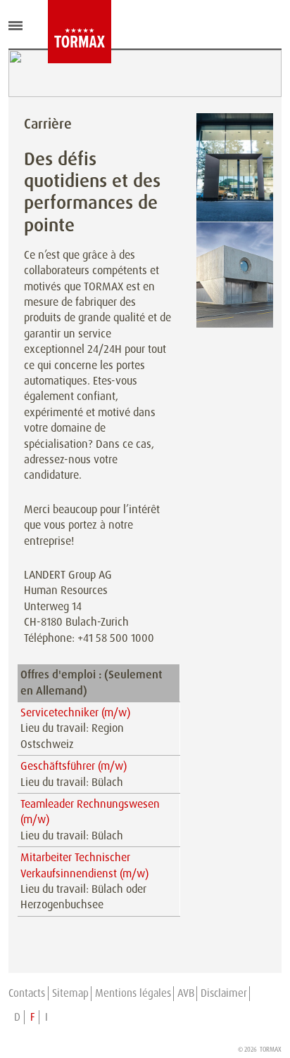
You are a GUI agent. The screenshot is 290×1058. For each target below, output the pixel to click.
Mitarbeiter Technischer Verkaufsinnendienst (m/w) (84, 865)
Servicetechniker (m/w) (75, 712)
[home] (58, 31)
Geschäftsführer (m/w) (73, 766)
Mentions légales (133, 993)
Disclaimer (224, 993)
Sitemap (70, 993)
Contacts (26, 993)
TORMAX (271, 1049)
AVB (185, 993)
